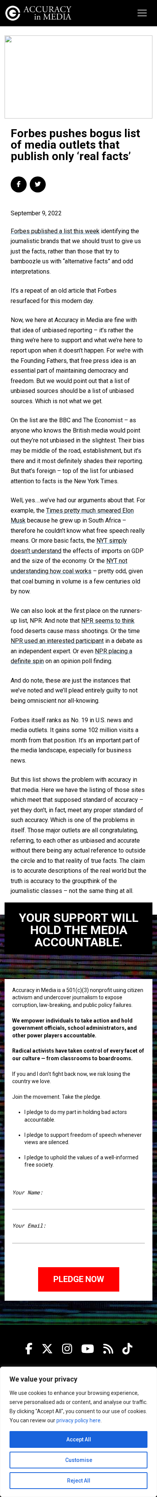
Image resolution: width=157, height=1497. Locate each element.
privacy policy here (78, 1420)
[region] (78, 1432)
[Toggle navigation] (142, 13)
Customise (78, 1460)
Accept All (78, 1439)
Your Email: (29, 1225)
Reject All (78, 1481)
